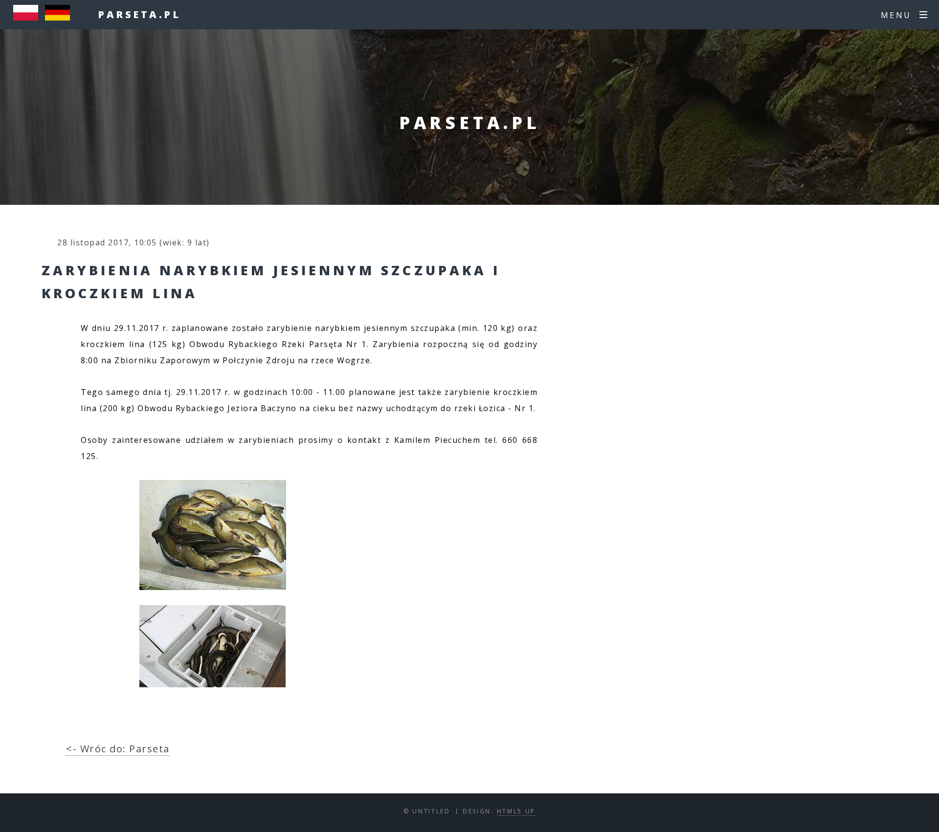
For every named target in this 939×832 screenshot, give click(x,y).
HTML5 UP (516, 811)
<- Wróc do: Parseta (118, 748)
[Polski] (28, 16)
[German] (60, 16)
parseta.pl (139, 14)
